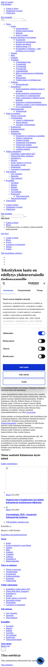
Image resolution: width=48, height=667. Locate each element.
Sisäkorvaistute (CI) (23, 46)
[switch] (41, 341)
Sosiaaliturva (16, 87)
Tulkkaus (14, 82)
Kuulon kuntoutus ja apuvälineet (23, 37)
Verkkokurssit (21, 111)
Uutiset (8, 249)
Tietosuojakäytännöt (18, 198)
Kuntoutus (15, 131)
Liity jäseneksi (16, 174)
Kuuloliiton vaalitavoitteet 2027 (23, 154)
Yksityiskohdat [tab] (24, 290)
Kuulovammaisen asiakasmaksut (28, 93)
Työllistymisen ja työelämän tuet (28, 80)
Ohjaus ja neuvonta (18, 116)
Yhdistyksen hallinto (24, 145)
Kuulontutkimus (22, 28)
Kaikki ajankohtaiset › (9, 464)
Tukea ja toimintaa (13, 113)
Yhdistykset (10, 13)
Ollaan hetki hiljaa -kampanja (22, 156)
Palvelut (14, 160)
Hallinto (14, 187)
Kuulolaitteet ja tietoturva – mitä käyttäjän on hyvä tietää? (28, 50)
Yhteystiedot (11, 201)
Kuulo (13, 26)
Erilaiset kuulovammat (24, 31)
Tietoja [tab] (40, 290)
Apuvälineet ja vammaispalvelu (28, 96)
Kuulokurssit (16, 127)
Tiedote (9, 247)
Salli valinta (24, 374)
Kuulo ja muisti (22, 35)
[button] (40, 661)
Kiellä (24, 382)
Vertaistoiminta (16, 118)
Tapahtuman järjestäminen (26, 142)
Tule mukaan (11, 172)
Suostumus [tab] (8, 290)
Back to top (5, 646)
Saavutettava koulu (18, 165)
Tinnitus (14, 53)
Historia (14, 185)
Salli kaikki (24, 367)
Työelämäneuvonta (23, 62)
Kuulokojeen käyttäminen (26, 42)
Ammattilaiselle (22, 71)
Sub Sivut (5, 233)
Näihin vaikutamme (13, 151)
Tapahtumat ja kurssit (14, 11)
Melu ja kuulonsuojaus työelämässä (29, 73)
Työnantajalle (21, 69)
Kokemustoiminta (18, 129)
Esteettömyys (16, 158)
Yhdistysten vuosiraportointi (27, 147)
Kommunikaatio (22, 84)
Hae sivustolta (6, 17)
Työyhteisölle (21, 66)
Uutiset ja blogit (12, 8)
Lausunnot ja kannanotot (20, 169)
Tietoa (8, 24)
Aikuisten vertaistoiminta (25, 125)
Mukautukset (21, 78)
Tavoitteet (14, 183)
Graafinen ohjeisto (23, 149)
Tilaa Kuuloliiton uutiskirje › (12, 253)
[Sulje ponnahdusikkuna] (3, 649)
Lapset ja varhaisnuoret (25, 120)
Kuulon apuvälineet (23, 44)
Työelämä (14, 60)
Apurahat (14, 189)
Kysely (8, 242)
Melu (13, 55)
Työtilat (19, 75)
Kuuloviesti (15, 194)
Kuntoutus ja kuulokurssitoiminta (28, 102)
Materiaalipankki (17, 109)
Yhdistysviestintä (22, 140)
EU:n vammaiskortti (23, 107)
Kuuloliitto (10, 180)
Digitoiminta (16, 167)
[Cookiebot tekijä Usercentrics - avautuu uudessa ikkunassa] (29, 283)
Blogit (8, 240)
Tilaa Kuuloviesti (22, 196)
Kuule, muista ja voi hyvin (21, 163)
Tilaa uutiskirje (16, 178)
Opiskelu (14, 58)
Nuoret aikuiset (22, 122)
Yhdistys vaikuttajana (24, 138)
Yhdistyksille (16, 134)
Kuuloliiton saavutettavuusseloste (14, 535)
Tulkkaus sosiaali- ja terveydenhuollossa (31, 104)
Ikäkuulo (19, 33)
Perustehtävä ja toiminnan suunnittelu (30, 136)
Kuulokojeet (20, 40)
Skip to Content (7, 2)
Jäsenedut (14, 176)
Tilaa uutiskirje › (7, 665)
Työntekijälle (21, 64)
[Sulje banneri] (44, 283)
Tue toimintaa (16, 192)
